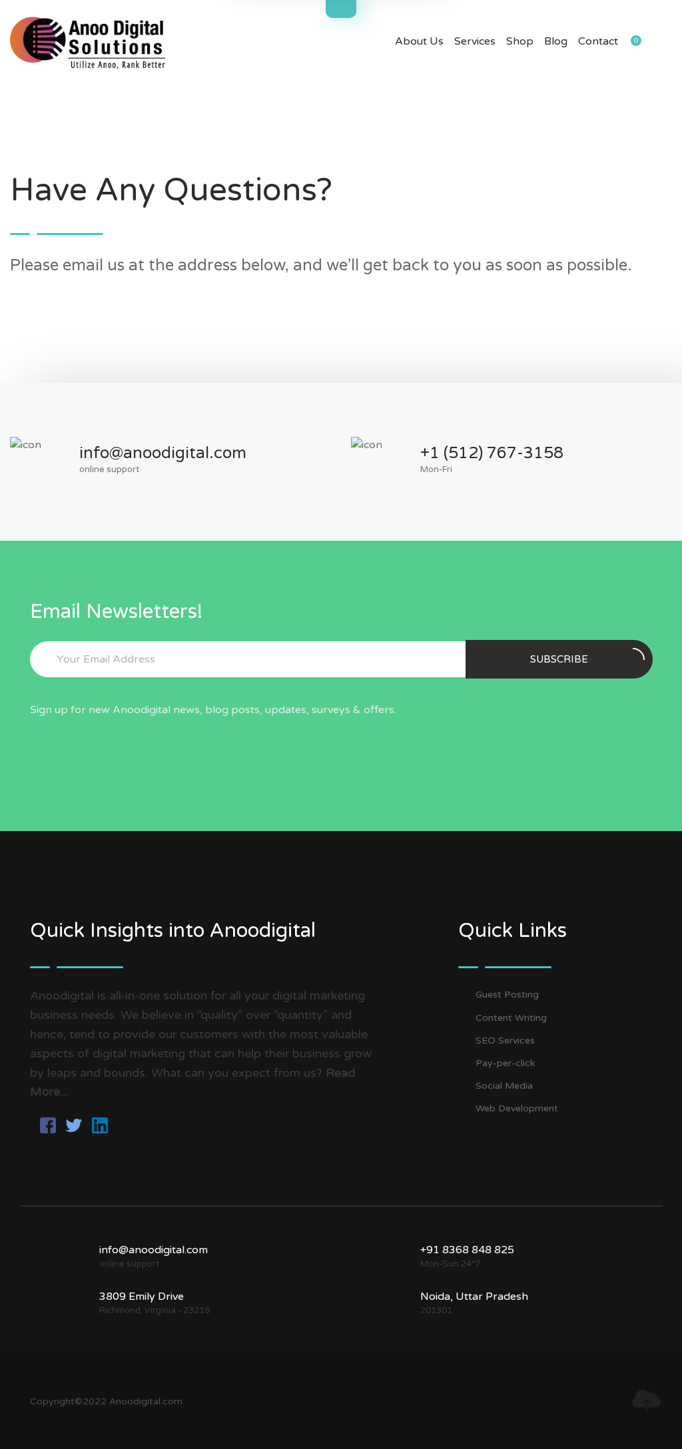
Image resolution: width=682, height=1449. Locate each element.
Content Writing (511, 1017)
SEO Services (505, 1040)
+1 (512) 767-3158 (491, 453)
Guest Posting (507, 994)
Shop (519, 41)
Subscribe (559, 659)
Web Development (517, 1108)
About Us (419, 41)
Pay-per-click (505, 1063)
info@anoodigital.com (162, 453)
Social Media (504, 1085)
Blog (555, 41)
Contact (598, 41)
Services (475, 41)
